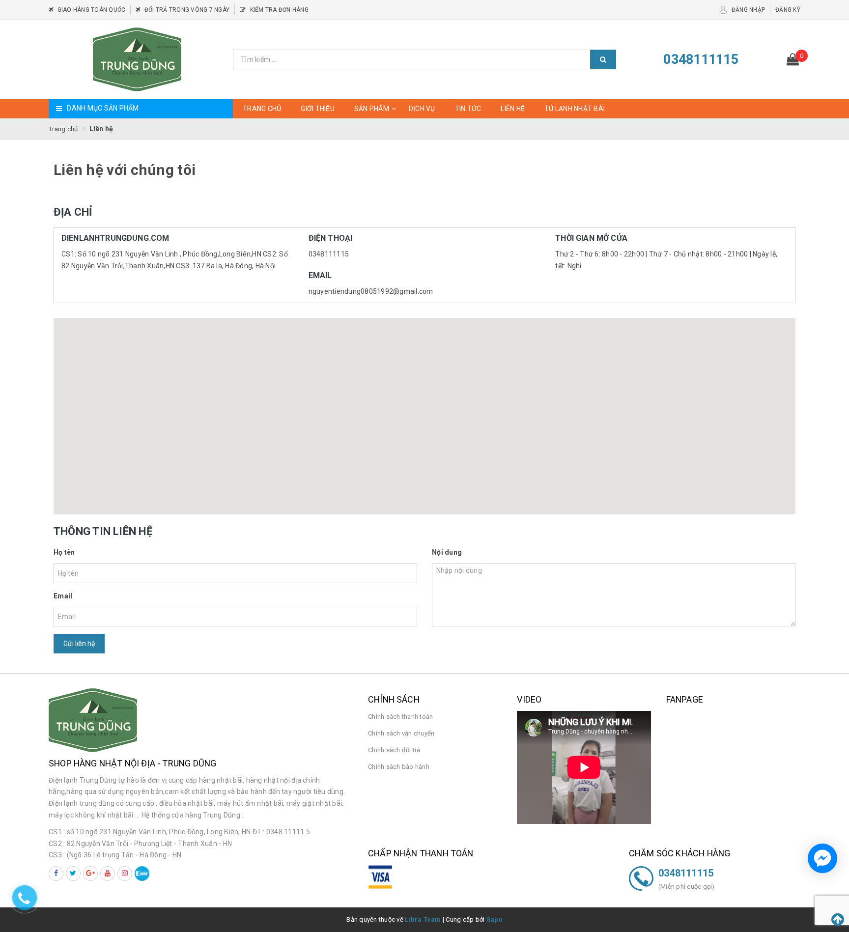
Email (63, 596)
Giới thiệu (318, 109)
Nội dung (447, 552)
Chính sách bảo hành (398, 766)
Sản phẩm (371, 109)
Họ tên (64, 552)
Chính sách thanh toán (400, 716)
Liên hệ (513, 109)
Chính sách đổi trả (394, 750)
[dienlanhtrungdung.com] (137, 59)
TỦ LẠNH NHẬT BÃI (574, 109)
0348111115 (329, 254)
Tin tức (468, 109)
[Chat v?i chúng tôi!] (822, 858)
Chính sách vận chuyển (401, 733)
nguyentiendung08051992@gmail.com (371, 291)
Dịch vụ (422, 109)
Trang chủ (262, 109)
